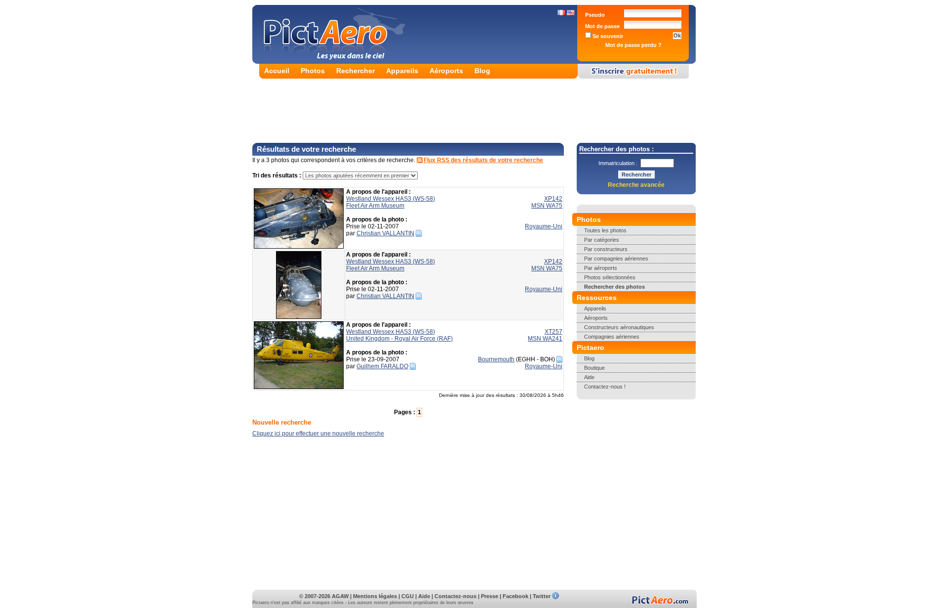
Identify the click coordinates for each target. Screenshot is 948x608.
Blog (482, 71)
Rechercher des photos (614, 287)
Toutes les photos (605, 230)
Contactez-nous (455, 596)
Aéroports (446, 71)
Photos (313, 71)
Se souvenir (607, 36)
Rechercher (355, 71)
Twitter (542, 596)
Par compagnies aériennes (616, 258)
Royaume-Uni (543, 226)
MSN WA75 (546, 205)
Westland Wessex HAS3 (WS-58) (390, 198)
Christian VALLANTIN (385, 233)
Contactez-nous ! (605, 387)
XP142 (553, 198)
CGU (407, 596)
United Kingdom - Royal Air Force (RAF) (399, 338)
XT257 (553, 331)
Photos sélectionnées (609, 277)
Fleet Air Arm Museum (375, 205)
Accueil (276, 71)
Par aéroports (600, 268)
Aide (589, 377)
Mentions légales (375, 596)
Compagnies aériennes (611, 337)
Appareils (402, 71)
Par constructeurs (606, 249)
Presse (489, 596)
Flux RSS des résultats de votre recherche (483, 160)
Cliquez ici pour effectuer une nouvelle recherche (318, 433)
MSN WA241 (545, 338)
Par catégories (601, 240)
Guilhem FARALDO (382, 366)
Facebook (515, 596)
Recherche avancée (636, 184)
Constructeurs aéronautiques (619, 327)
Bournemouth (496, 359)
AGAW (340, 596)
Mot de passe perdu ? (633, 45)
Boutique (594, 368)
